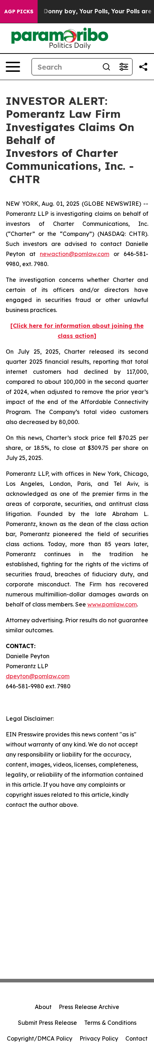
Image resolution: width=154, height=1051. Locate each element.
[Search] (106, 67)
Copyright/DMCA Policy (39, 1038)
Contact (136, 1038)
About (43, 1006)
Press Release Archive (89, 1006)
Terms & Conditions (110, 1022)
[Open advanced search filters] (123, 67)
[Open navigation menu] (13, 67)
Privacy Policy (99, 1038)
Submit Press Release (47, 1022)
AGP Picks (18, 11)
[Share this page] (143, 67)
